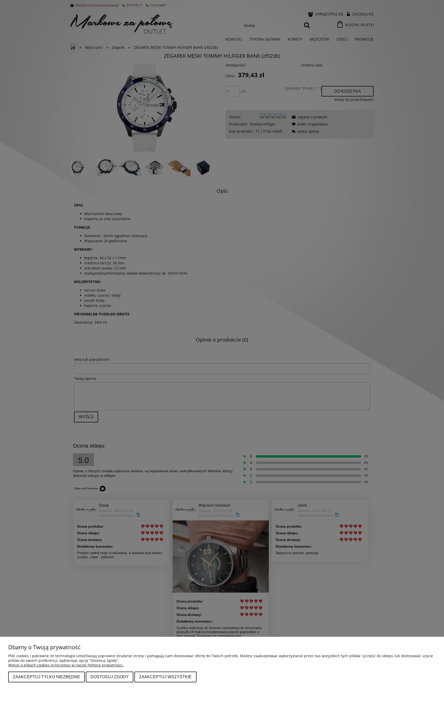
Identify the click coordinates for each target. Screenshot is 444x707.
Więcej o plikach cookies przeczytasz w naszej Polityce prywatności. (66, 665)
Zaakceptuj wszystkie (165, 676)
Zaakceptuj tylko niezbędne (46, 676)
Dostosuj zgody (109, 676)
